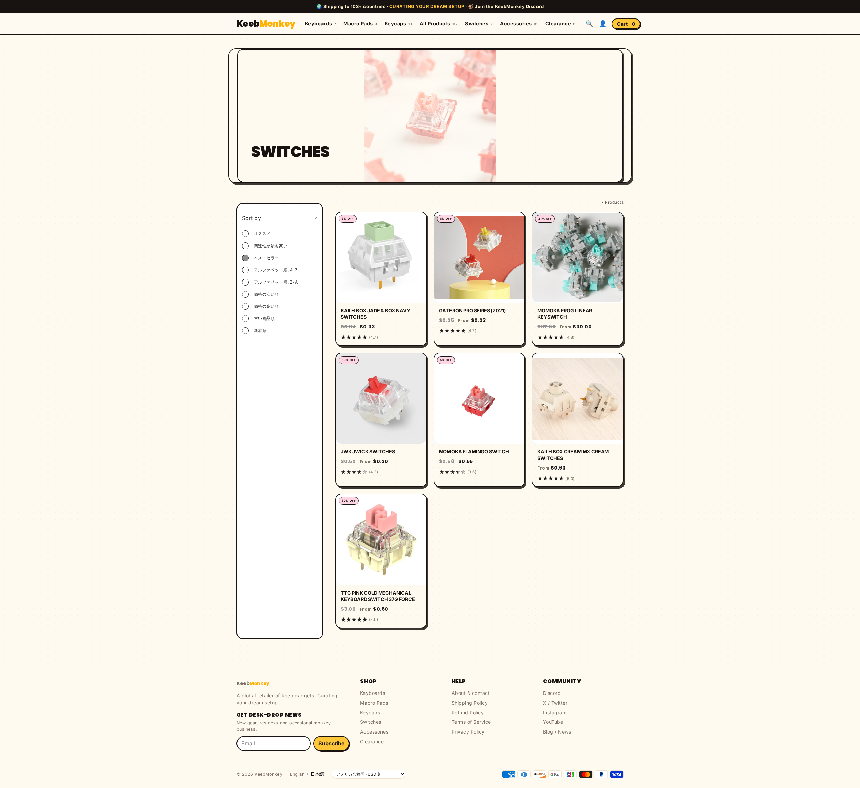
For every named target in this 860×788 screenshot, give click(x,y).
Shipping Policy (470, 703)
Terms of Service (471, 722)
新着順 (260, 330)
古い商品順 (264, 318)
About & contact (471, 693)
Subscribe (331, 743)
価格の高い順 (266, 306)
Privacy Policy (468, 732)
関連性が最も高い (271, 245)
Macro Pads (360, 23)
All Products (439, 23)
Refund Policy (468, 712)
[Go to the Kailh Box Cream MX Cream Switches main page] (577, 398)
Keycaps (398, 23)
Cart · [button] (626, 24)
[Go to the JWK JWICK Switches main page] (381, 398)
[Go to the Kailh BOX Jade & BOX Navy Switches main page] (381, 257)
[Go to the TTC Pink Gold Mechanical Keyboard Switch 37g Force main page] (381, 539)
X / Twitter (555, 703)
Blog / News (557, 732)
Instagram (554, 712)
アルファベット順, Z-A (276, 282)
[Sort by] (316, 218)
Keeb (266, 23)
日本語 (317, 774)
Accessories (519, 23)
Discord (552, 693)
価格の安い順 (266, 294)
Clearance (560, 23)
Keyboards (320, 23)
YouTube (553, 722)
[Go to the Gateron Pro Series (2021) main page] (479, 257)
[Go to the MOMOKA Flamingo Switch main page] (479, 398)
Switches (478, 23)
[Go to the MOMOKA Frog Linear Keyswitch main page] (577, 257)
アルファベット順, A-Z (276, 269)
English (297, 774)
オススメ (262, 233)
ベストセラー (266, 257)
